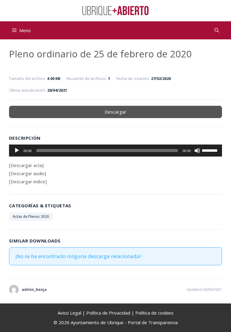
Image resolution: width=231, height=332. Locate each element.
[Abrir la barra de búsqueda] (216, 30)
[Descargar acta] (26, 165)
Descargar (115, 112)
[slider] (210, 150)
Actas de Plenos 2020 (31, 216)
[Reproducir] (17, 151)
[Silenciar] (197, 151)
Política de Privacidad (108, 313)
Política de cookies (154, 313)
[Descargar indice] (28, 181)
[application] (115, 151)
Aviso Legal (69, 313)
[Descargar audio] (27, 173)
